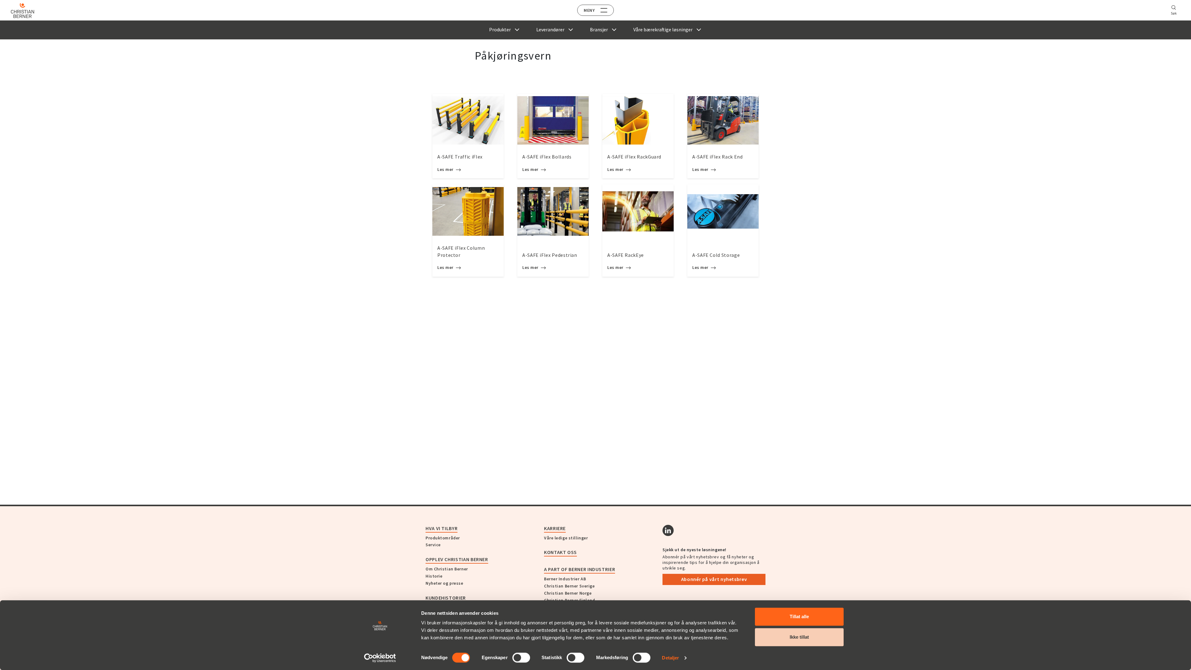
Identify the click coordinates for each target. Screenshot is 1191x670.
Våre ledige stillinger (566, 538)
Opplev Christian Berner (457, 559)
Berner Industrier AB (565, 579)
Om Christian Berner (447, 569)
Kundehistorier (446, 598)
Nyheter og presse (444, 583)
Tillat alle (799, 616)
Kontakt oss (560, 552)
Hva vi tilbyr (441, 528)
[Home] (22, 10)
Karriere (555, 528)
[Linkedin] (668, 530)
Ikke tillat (799, 637)
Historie (434, 576)
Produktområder (443, 538)
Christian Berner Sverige (569, 586)
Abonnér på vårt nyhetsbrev (714, 579)
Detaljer (670, 657)
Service (433, 544)
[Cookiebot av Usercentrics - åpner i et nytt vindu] (380, 658)
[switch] (521, 658)
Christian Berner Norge (567, 593)
